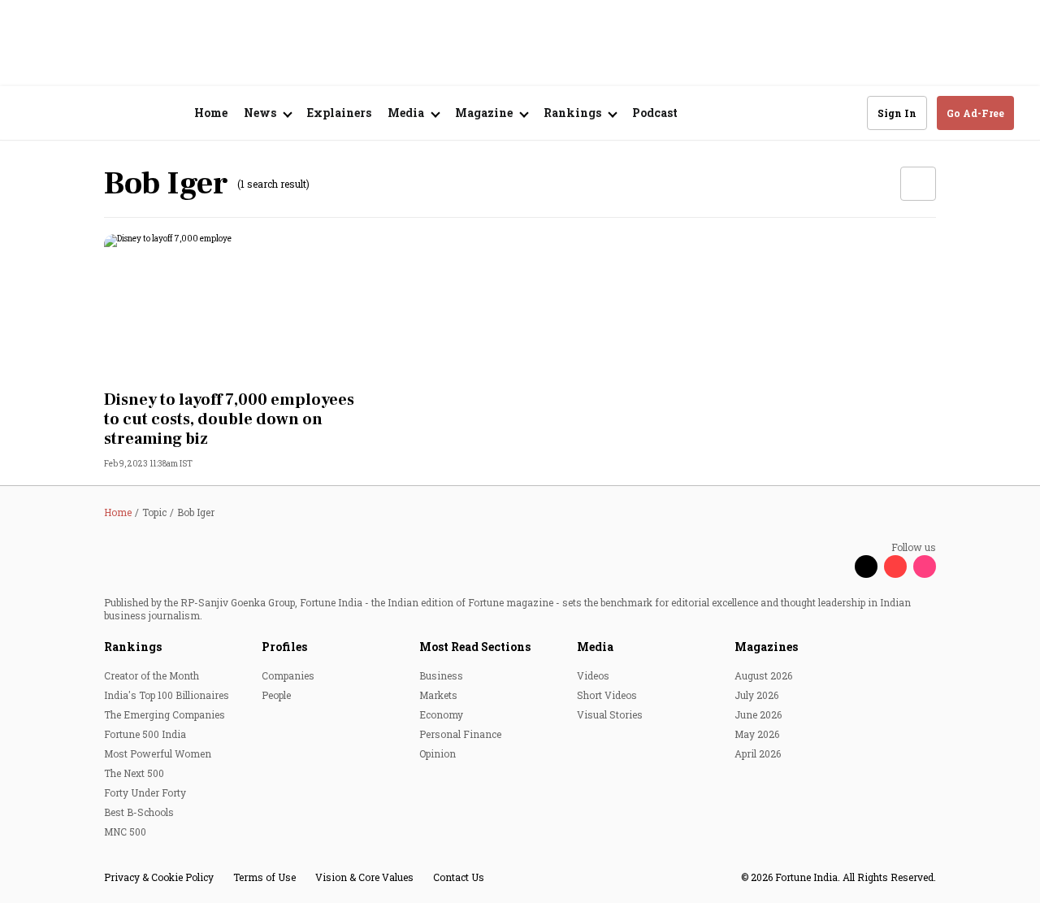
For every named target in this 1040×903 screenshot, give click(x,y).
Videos (593, 675)
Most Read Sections (475, 646)
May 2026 (756, 733)
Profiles (284, 646)
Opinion (437, 753)
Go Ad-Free (975, 112)
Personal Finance (460, 733)
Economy (441, 714)
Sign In (897, 112)
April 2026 (757, 753)
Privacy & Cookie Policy (159, 876)
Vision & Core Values (364, 876)
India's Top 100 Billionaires (166, 694)
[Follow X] (866, 566)
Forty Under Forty (145, 792)
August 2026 (763, 675)
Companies (288, 675)
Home (211, 112)
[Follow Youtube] (895, 566)
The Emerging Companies (164, 714)
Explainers (339, 112)
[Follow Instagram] (924, 566)
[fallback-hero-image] (234, 307)
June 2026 (758, 714)
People (276, 694)
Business (441, 675)
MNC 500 (125, 831)
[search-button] (844, 112)
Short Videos (607, 694)
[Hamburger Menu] (36, 113)
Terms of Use (264, 876)
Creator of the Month (151, 675)
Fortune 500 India (145, 733)
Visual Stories (610, 714)
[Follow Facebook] (837, 566)
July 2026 (756, 694)
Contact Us (458, 876)
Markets (438, 694)
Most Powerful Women (157, 753)
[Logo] (113, 113)
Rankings (133, 646)
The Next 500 (134, 772)
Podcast (655, 112)
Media (595, 646)
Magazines (766, 646)
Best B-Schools (139, 811)
